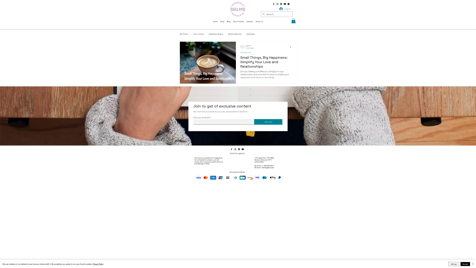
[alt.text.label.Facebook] (273, 4)
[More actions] (291, 46)
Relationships (216, 34)
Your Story (198, 34)
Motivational (234, 34)
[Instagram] (277, 4)
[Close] (473, 264)
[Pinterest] (281, 4)
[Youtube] (285, 4)
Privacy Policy (98, 264)
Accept (465, 264)
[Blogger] (288, 4)
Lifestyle (250, 34)
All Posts (184, 34)
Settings (454, 264)
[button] (293, 20)
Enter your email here (201, 117)
